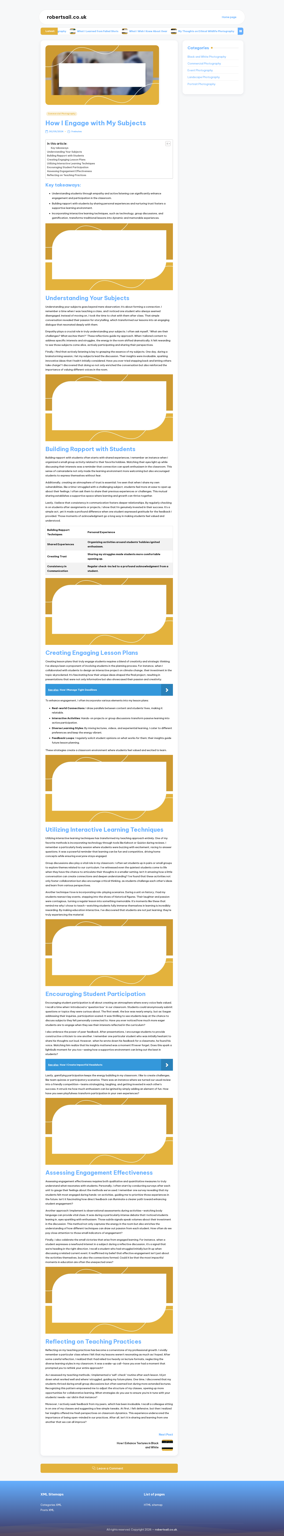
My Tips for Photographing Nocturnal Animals (229, 31)
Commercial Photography (61, 114)
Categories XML (51, 1505)
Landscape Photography (204, 77)
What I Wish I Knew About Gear (104, 31)
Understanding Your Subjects (64, 151)
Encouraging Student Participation (67, 167)
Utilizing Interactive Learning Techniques (71, 163)
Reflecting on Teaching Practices (66, 175)
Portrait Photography (202, 84)
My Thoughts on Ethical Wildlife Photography (162, 31)
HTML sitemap (153, 1505)
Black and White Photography (207, 56)
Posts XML (47, 1510)
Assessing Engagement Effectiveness (69, 171)
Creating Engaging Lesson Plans (66, 159)
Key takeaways (59, 147)
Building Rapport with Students (65, 155)
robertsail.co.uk (67, 17)
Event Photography (200, 70)
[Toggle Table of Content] (166, 143)
